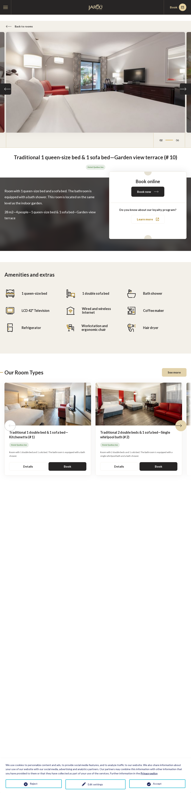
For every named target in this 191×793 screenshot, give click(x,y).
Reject (33, 783)
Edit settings (95, 784)
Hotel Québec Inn (96, 167)
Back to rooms (24, 26)
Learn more (145, 219)
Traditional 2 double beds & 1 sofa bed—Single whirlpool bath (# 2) (135, 434)
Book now (144, 191)
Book (173, 7)
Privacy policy (149, 773)
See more (174, 372)
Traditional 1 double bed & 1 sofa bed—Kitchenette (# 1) (38, 434)
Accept (157, 783)
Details (28, 466)
